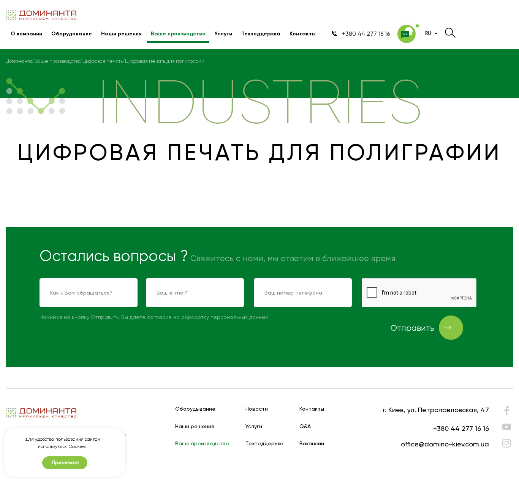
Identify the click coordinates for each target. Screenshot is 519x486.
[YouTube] (506, 427)
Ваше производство (178, 34)
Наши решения (121, 34)
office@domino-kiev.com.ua (445, 444)
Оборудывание (195, 409)
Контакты (303, 34)
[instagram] (506, 443)
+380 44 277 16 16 (461, 428)
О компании (26, 34)
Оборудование (71, 34)
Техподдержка (260, 34)
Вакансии (311, 443)
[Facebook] (506, 412)
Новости (256, 409)
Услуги (223, 34)
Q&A (305, 426)
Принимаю (64, 462)
